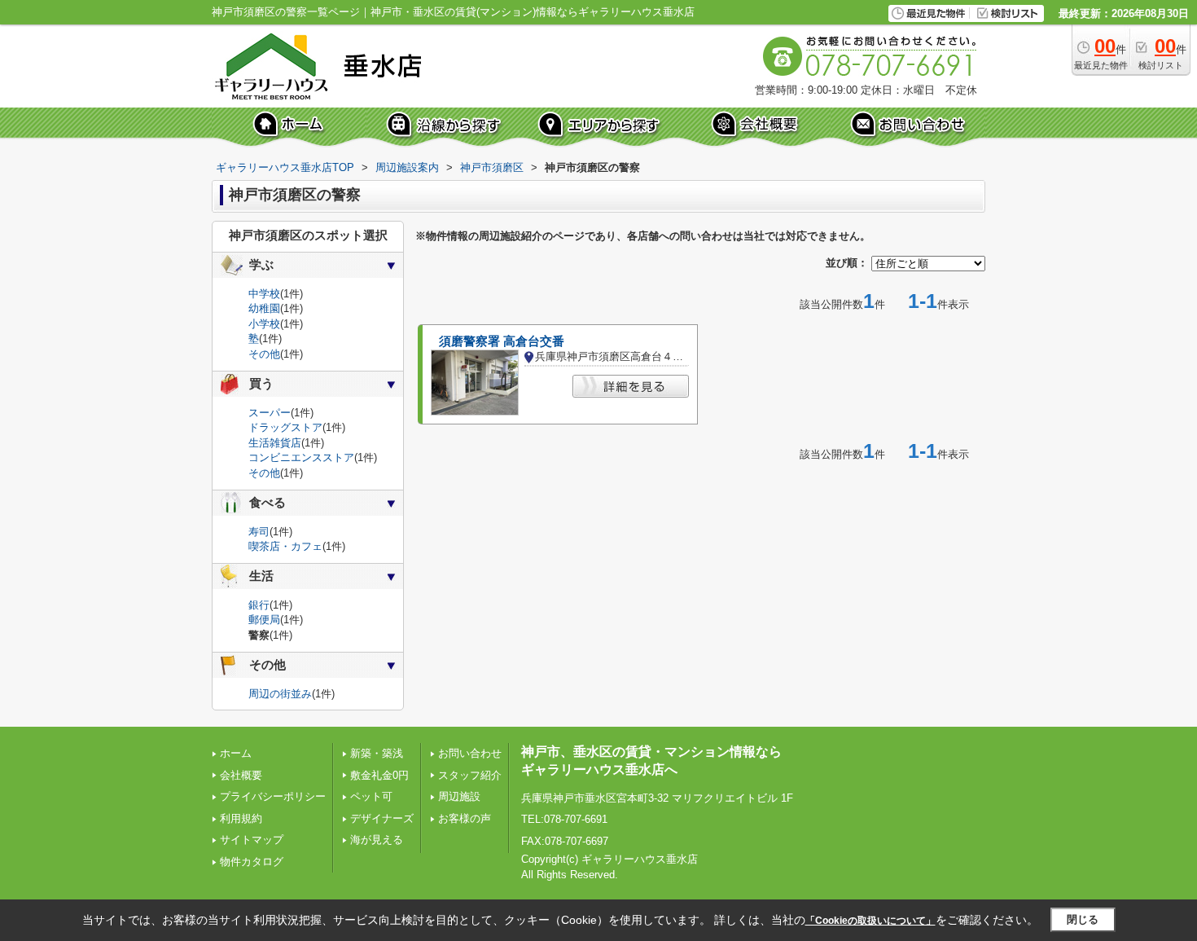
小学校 (264, 324)
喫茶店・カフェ (285, 546)
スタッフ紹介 (470, 775)
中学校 (264, 294)
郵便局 (264, 619)
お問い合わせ (470, 753)
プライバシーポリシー (273, 796)
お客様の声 (464, 818)
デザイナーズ (382, 818)
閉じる (1082, 919)
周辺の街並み (280, 694)
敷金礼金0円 (379, 775)
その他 (264, 354)
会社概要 (241, 775)
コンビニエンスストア (301, 457)
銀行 (259, 605)
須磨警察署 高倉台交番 (501, 341)
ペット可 (371, 796)
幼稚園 (264, 308)
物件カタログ (251, 861)
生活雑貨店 (274, 443)
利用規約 (241, 818)
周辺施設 (459, 796)
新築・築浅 (376, 753)
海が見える (376, 839)
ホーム (236, 753)
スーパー (269, 413)
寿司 (259, 531)
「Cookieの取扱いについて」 (870, 920)
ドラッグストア (285, 427)
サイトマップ (251, 839)
